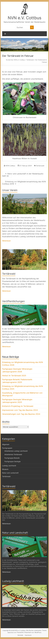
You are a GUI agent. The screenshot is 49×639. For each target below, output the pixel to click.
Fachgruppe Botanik (12, 458)
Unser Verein (9, 190)
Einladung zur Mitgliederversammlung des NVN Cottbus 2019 (24, 182)
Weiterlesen (6, 241)
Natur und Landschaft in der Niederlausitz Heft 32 (22, 175)
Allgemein (5, 444)
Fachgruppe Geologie (12, 461)
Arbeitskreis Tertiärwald (13, 454)
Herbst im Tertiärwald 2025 (14, 375)
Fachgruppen (7, 448)
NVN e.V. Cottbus (24, 17)
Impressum (28, 635)
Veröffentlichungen (13, 301)
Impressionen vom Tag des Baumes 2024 (20, 410)
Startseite (20, 635)
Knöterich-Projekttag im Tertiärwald (17, 406)
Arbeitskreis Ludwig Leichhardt (16, 451)
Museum (5, 469)
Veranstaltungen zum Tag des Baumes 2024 (21, 414)
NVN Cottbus (10, 166)
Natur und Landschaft (10, 473)
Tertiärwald (40, 166)
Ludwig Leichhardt (9, 466)
